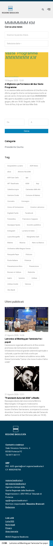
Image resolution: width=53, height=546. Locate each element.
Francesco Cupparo (30, 219)
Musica (22, 243)
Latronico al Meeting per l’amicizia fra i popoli (25, 543)
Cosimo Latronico (37, 207)
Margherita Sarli (33, 237)
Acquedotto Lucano (15, 166)
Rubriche (31, 272)
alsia (9, 172)
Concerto (11, 201)
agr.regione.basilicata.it (15, 484)
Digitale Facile (12, 213)
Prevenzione (34, 266)
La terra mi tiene (28, 231)
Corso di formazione (15, 207)
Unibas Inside (12, 284)
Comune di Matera (33, 195)
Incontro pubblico (34, 225)
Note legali (10, 525)
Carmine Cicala (13, 195)
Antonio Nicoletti (24, 172)
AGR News (34, 166)
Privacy (8, 528)
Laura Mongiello (13, 237)
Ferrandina (11, 219)
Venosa (28, 284)
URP (7, 463)
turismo (22, 278)
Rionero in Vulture (14, 272)
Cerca (26, 131)
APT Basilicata (13, 183)
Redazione (10, 507)
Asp (37, 183)
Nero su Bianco (38, 243)
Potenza (28, 260)
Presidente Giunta (14, 147)
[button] (49, 9)
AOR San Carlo (13, 178)
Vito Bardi (11, 290)
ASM (27, 183)
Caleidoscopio (13, 189)
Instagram (11, 231)
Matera (10, 243)
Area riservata (11, 531)
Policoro (29, 254)
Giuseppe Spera (13, 225)
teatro (9, 278)
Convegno (25, 201)
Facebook (29, 213)
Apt (27, 178)
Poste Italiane (12, 260)
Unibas (34, 278)
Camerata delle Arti (33, 189)
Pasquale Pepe (13, 254)
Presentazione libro (14, 266)
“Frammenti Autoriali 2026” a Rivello (22, 398)
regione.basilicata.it (14, 480)
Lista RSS (9, 521)
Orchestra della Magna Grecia (18, 249)
